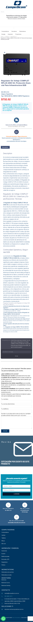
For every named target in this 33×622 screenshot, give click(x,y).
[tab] (5, 147)
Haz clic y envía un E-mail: (16, 520)
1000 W (6, 96)
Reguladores (13, 36)
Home (2, 36)
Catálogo (7, 36)
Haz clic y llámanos (8, 508)
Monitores (6, 578)
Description (5, 147)
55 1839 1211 (8, 510)
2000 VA (10, 96)
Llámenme (16, 493)
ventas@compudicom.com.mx (16, 522)
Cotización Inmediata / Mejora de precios (16, 136)
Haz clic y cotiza (24, 508)
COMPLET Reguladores (23, 96)
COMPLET (15, 96)
